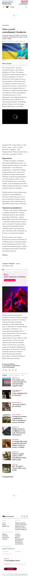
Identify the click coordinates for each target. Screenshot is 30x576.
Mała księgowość (19, 539)
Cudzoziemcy (5, 25)
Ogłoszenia (5, 535)
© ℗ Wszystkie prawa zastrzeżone (11, 365)
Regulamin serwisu (20, 526)
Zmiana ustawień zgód (21, 524)
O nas (3, 523)
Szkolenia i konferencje (8, 548)
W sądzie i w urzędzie (16, 414)
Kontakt (4, 524)
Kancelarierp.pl (18, 540)
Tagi (22, 375)
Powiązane (4, 375)
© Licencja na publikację (8, 364)
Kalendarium (18, 551)
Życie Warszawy (19, 544)
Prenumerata (5, 537)
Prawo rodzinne (15, 378)
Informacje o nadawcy (20, 528)
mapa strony (5, 551)
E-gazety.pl (18, 535)
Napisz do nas (5, 526)
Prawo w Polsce (15, 427)
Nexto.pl (17, 537)
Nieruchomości (15, 439)
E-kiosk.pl (17, 534)
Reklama (4, 534)
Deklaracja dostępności (21, 529)
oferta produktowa (7, 554)
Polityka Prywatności (20, 523)
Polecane (11, 375)
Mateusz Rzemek (6, 63)
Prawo (12, 7)
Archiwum (4, 539)
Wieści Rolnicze (19, 542)
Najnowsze (17, 375)
